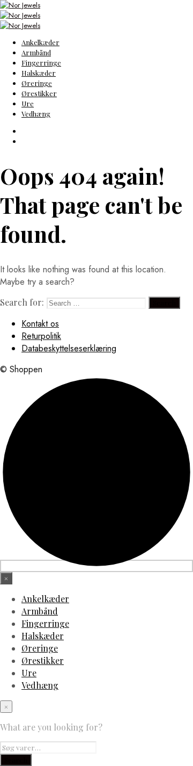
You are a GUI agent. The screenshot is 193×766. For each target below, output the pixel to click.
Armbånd (36, 52)
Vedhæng (35, 113)
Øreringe (36, 83)
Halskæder (38, 72)
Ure (27, 103)
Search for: (22, 302)
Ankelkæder (40, 42)
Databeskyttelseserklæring (68, 348)
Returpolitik (41, 336)
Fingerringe (41, 62)
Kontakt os (40, 323)
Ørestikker (39, 93)
